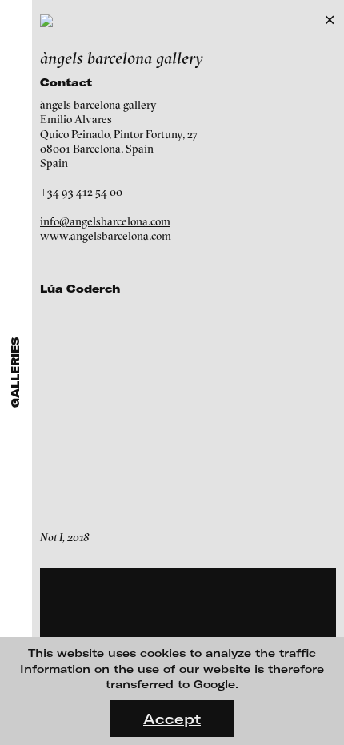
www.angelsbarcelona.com (105, 236)
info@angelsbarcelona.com (105, 221)
